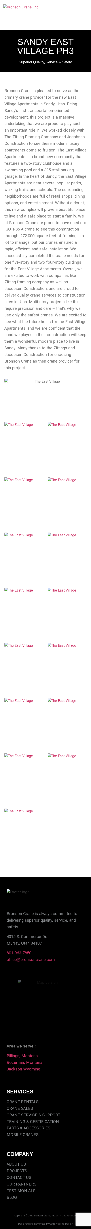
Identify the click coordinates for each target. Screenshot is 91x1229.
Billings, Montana (22, 1055)
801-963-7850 (19, 953)
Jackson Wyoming (23, 1069)
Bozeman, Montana (24, 1062)
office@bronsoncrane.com (31, 959)
